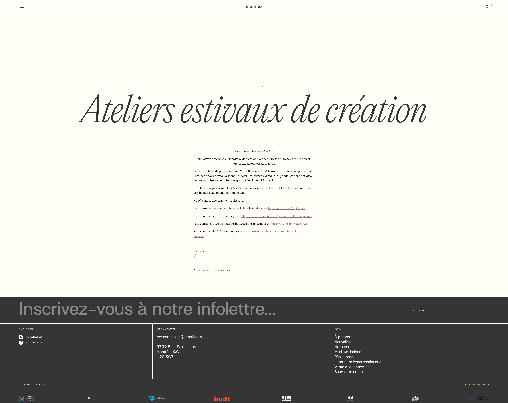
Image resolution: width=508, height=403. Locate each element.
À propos (342, 337)
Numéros (342, 347)
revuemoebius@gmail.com (179, 337)
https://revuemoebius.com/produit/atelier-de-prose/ (276, 216)
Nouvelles (342, 342)
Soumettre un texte (350, 372)
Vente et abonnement (352, 367)
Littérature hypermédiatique (357, 362)
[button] (22, 6)
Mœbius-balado (347, 352)
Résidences (344, 357)
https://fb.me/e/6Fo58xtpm (286, 208)
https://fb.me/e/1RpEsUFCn (289, 224)
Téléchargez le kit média (35, 384)
